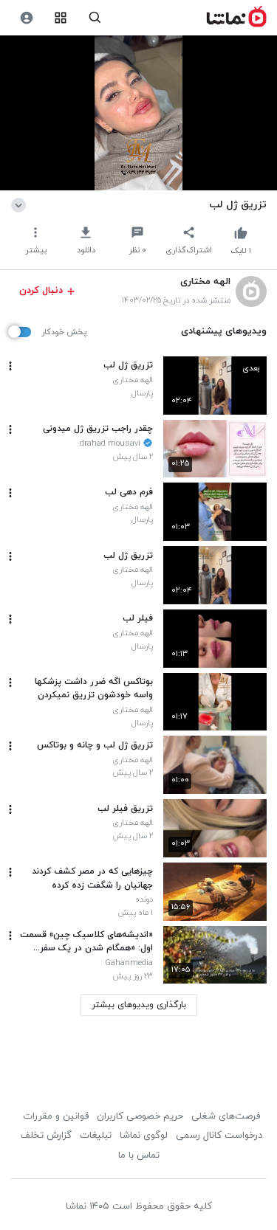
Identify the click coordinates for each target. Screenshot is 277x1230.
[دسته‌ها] (61, 18)
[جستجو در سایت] (95, 18)
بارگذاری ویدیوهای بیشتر (139, 1005)
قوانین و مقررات (56, 1116)
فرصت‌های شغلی (225, 1116)
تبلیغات (96, 1135)
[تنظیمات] (26, 18)
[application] (138, 113)
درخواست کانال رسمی (219, 1135)
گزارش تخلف (46, 1135)
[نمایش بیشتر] (21, 204)
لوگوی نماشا (144, 1135)
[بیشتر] (10, 366)
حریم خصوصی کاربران (140, 1116)
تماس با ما (139, 1155)
